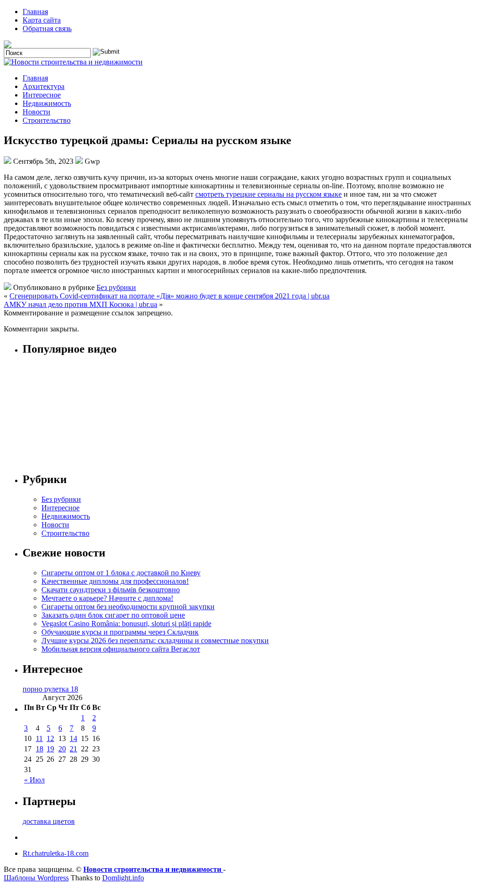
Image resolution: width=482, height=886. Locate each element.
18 (39, 749)
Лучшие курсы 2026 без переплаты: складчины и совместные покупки (155, 640)
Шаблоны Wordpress (36, 878)
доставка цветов (49, 821)
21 (73, 749)
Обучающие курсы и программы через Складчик (120, 632)
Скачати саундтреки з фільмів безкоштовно (110, 590)
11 (39, 738)
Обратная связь (47, 28)
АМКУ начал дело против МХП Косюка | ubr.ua (80, 304)
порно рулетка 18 (50, 689)
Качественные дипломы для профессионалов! (115, 581)
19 (50, 749)
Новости (36, 112)
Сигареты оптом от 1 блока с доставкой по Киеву (121, 573)
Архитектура (43, 86)
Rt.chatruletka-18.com (55, 853)
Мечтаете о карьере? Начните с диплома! (107, 598)
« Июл (34, 780)
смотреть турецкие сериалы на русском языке (268, 194)
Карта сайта (42, 20)
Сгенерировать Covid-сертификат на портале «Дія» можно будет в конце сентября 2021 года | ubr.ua (169, 296)
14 (73, 738)
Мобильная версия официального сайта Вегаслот (120, 649)
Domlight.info (123, 878)
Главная (35, 12)
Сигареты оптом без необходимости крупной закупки (128, 607)
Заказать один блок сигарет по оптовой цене (113, 615)
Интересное (42, 95)
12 (50, 738)
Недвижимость (47, 103)
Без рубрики (116, 287)
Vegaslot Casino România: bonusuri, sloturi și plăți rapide (126, 624)
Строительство (47, 120)
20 (62, 749)
